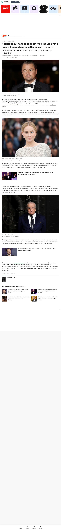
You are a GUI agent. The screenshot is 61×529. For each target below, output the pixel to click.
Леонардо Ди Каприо (14, 103)
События (40, 292)
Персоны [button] (12, 273)
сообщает (53, 105)
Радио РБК (14, 1)
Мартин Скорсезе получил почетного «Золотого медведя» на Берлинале (35, 173)
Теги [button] (8, 273)
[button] (30, 36)
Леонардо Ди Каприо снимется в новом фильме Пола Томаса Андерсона (37, 249)
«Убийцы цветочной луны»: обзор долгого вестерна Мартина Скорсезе (19, 297)
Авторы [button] (4, 273)
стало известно (19, 263)
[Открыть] (17, 1)
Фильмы (4, 41)
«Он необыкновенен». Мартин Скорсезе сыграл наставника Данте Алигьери (48, 297)
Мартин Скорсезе (23, 99)
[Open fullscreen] (56, 121)
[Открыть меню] (58, 2)
